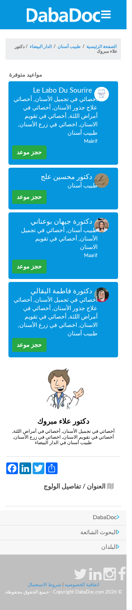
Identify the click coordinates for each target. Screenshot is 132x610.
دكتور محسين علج (66, 177)
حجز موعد (29, 152)
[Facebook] (122, 577)
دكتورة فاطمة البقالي (61, 291)
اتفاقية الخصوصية (82, 585)
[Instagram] (109, 577)
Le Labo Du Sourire (62, 90)
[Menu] (106, 14)
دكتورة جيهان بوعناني (61, 221)
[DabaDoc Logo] (63, 14)
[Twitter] (80, 577)
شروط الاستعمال (44, 585)
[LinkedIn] (95, 577)
